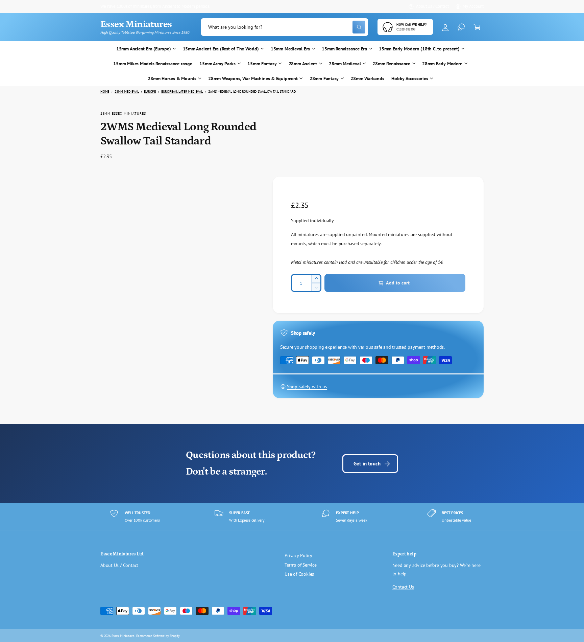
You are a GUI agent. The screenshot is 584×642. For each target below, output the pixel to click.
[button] (477, 27)
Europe (150, 91)
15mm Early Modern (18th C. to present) (419, 49)
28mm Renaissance (391, 64)
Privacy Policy (298, 555)
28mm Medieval (345, 64)
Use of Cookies (299, 574)
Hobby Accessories (409, 78)
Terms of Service (301, 565)
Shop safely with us (307, 387)
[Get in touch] (461, 27)
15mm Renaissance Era (344, 49)
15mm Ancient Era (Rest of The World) (221, 49)
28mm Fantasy (324, 78)
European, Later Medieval (182, 91)
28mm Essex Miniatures (123, 113)
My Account (473, 6)
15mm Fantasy (261, 64)
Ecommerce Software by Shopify (158, 635)
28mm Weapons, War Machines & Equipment (253, 78)
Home (104, 91)
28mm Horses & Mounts (172, 78)
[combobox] (284, 27)
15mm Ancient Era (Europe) (143, 49)
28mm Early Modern (442, 64)
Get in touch (367, 463)
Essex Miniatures (123, 635)
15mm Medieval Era (290, 49)
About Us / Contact (432, 6)
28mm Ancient (303, 64)
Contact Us (403, 587)
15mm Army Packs (217, 64)
